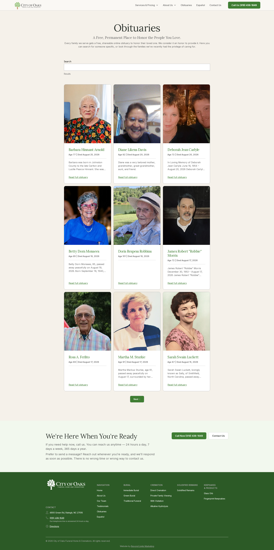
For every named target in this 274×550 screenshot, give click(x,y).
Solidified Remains (185, 490)
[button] (147, 5)
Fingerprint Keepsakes (214, 498)
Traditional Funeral (132, 501)
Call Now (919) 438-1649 (189, 435)
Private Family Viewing (161, 495)
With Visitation (157, 501)
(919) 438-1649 (57, 518)
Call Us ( (244, 5)
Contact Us (215, 5)
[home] (28, 5)
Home (99, 490)
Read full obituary (78, 177)
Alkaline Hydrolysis (159, 506)
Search (67, 61)
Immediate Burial (131, 490)
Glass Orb (208, 493)
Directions (54, 526)
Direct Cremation (158, 490)
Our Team (101, 501)
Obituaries (186, 5)
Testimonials (102, 506)
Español (200, 5)
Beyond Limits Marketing (142, 546)
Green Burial (129, 495)
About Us (101, 495)
